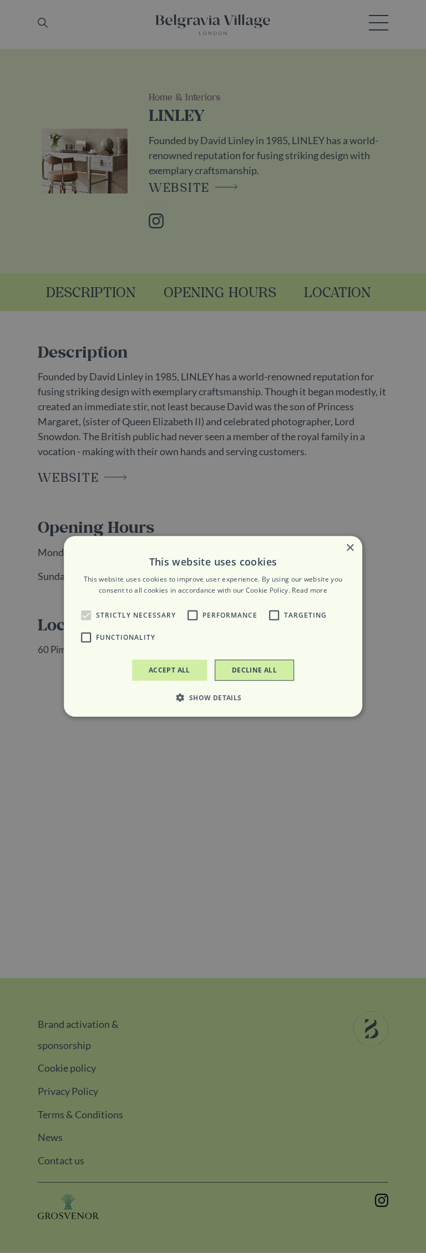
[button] (86, 615)
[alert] (213, 626)
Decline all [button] (254, 670)
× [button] (350, 548)
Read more (309, 590)
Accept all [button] (169, 670)
